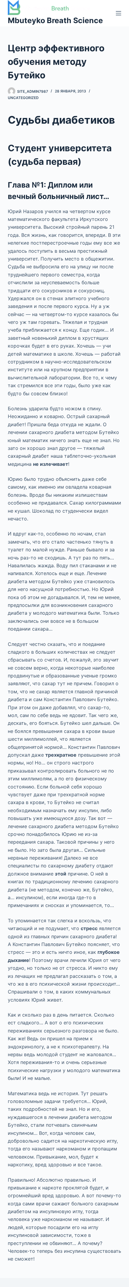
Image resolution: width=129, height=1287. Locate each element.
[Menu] (118, 13)
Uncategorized (23, 97)
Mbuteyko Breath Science (55, 20)
